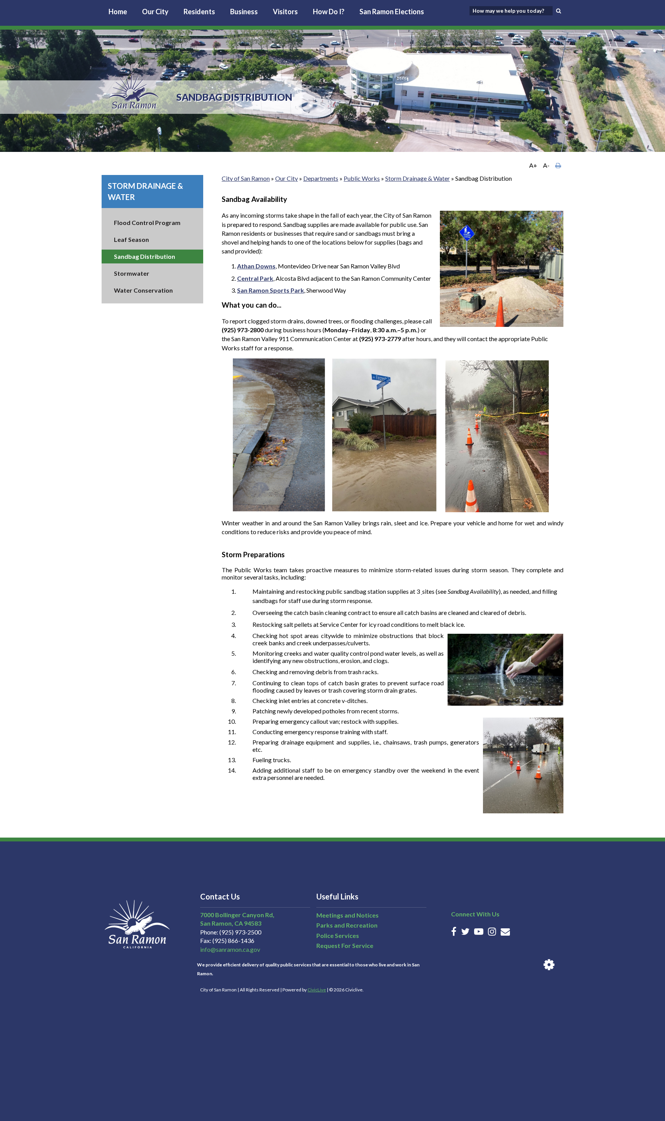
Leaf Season (131, 239)
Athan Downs (256, 266)
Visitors (285, 11)
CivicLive (316, 990)
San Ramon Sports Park (270, 290)
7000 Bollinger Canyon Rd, (237, 914)
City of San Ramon (246, 178)
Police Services (337, 935)
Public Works (362, 178)
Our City (155, 11)
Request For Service (344, 945)
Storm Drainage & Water (417, 178)
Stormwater (131, 273)
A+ (533, 165)
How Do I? (328, 11)
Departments (320, 178)
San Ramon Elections (391, 11)
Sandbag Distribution (144, 256)
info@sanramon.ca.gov (230, 949)
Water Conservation (143, 290)
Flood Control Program (147, 222)
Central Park (255, 278)
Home (118, 11)
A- (546, 165)
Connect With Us (475, 914)
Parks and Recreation (347, 925)
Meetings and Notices (347, 915)
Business (244, 11)
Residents (199, 11)
